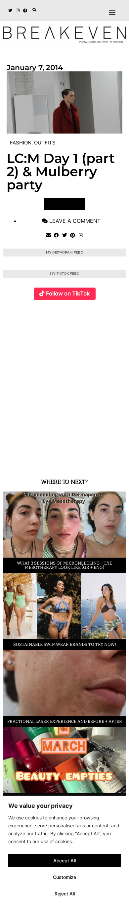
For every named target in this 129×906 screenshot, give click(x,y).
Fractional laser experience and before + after (64, 721)
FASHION (20, 142)
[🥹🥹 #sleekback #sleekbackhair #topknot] (65, 425)
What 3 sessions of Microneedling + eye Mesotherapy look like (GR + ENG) (64, 565)
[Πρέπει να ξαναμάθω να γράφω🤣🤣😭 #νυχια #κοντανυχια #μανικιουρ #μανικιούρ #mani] (106, 425)
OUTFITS (45, 142)
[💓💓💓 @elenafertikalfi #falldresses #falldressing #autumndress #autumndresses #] (106, 344)
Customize (64, 877)
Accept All (64, 860)
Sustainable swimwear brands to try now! (64, 644)
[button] (34, 10)
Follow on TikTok (68, 293)
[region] (64, 851)
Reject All (65, 893)
